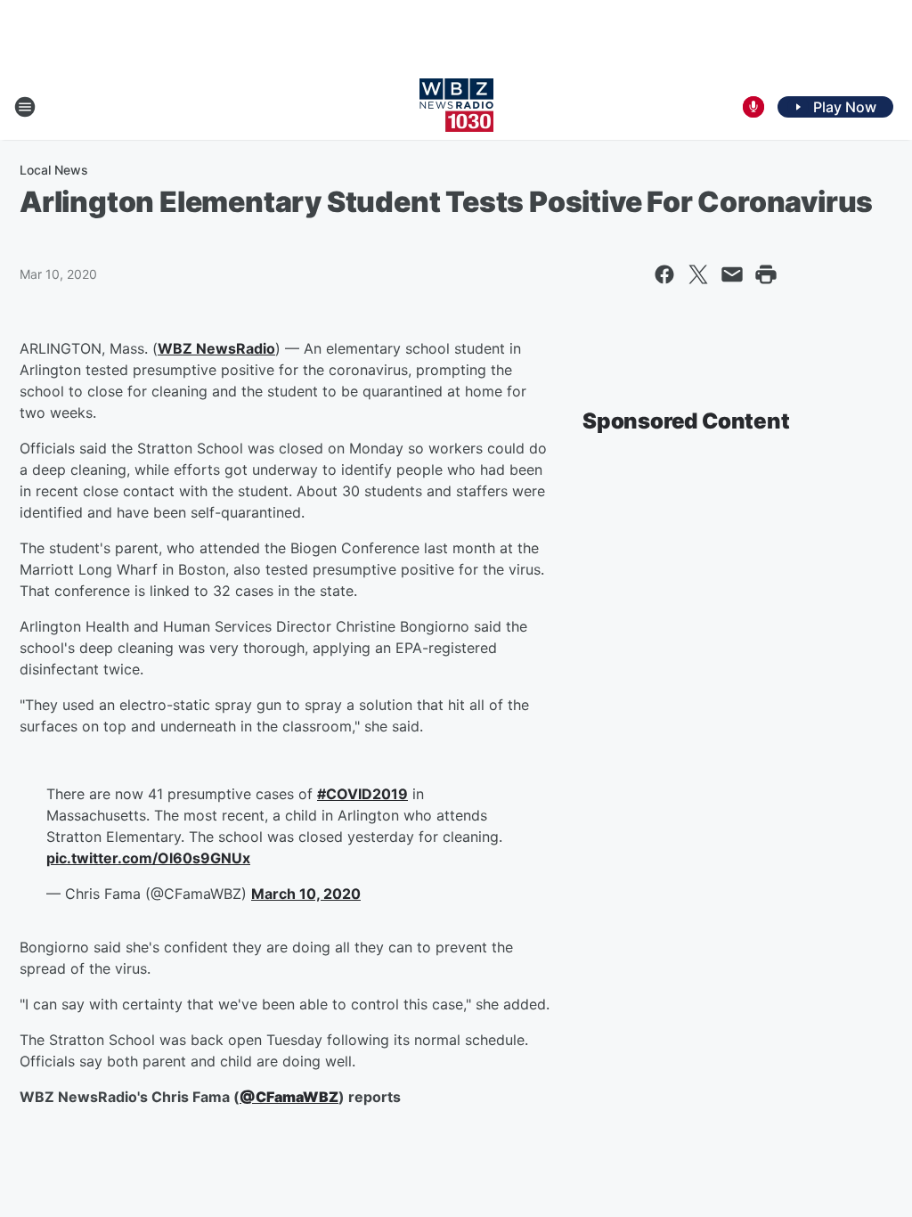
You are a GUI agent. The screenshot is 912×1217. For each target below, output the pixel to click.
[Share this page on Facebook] (664, 274)
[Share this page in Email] (732, 274)
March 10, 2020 (306, 894)
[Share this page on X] (698, 274)
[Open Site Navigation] (25, 107)
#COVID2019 (362, 794)
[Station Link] (456, 106)
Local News (54, 169)
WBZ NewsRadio (216, 348)
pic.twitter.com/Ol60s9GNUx (148, 858)
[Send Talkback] (753, 107)
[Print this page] (765, 274)
